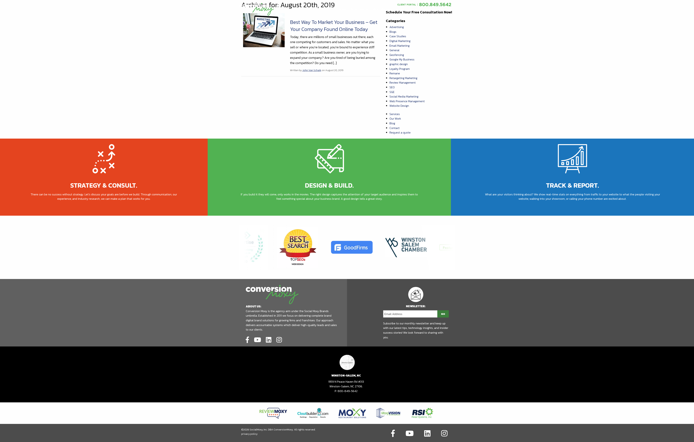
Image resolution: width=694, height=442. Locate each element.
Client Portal (406, 4)
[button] (342, 9)
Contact (394, 128)
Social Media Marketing (403, 96)
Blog (392, 123)
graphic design (398, 64)
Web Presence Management (407, 101)
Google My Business (401, 59)
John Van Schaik (311, 70)
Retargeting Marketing (403, 78)
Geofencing (396, 55)
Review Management (402, 82)
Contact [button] (413, 9)
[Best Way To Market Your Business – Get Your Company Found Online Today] (264, 30)
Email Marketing (399, 45)
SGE (392, 92)
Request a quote (400, 132)
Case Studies (397, 36)
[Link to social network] (247, 339)
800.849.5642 (435, 4)
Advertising (396, 27)
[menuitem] (342, 9)
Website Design (399, 105)
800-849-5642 (347, 391)
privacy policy (249, 434)
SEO (392, 87)
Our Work (395, 118)
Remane (394, 73)
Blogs (392, 31)
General (394, 50)
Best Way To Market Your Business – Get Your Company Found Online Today (333, 25)
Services (394, 114)
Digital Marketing (399, 41)
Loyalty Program (399, 69)
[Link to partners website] (273, 413)
